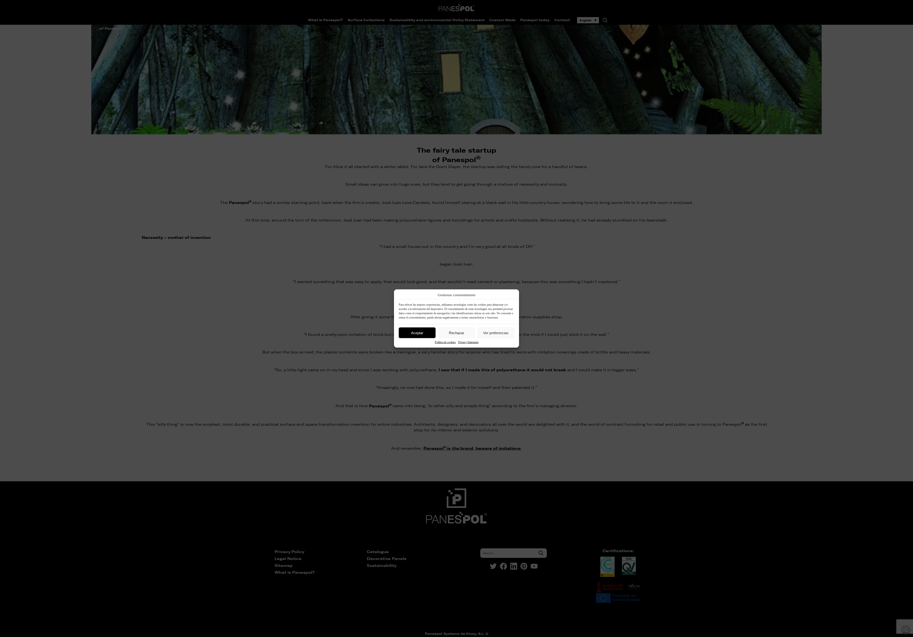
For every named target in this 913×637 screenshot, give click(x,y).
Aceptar (417, 333)
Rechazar (456, 333)
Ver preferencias (496, 333)
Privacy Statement (468, 342)
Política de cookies (445, 342)
